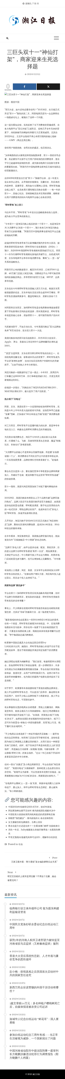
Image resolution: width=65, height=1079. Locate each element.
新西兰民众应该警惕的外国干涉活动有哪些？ (34, 989)
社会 (21, 844)
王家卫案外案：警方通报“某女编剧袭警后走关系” (34, 859)
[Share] (24, 86)
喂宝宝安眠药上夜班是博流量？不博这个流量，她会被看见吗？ (32, 876)
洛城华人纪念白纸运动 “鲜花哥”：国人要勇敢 (34, 1020)
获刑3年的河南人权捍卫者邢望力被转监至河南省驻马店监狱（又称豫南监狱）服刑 (35, 941)
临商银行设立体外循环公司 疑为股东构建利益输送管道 (34, 910)
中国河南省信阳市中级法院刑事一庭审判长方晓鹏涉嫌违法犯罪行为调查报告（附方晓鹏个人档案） (34, 1054)
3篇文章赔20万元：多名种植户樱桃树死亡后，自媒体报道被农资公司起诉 (35, 1004)
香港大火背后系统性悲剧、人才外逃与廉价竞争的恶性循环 (34, 957)
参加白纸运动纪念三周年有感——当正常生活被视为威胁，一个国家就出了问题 (34, 1036)
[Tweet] (48, 86)
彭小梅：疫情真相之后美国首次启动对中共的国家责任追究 (34, 973)
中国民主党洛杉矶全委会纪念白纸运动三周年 (34, 925)
